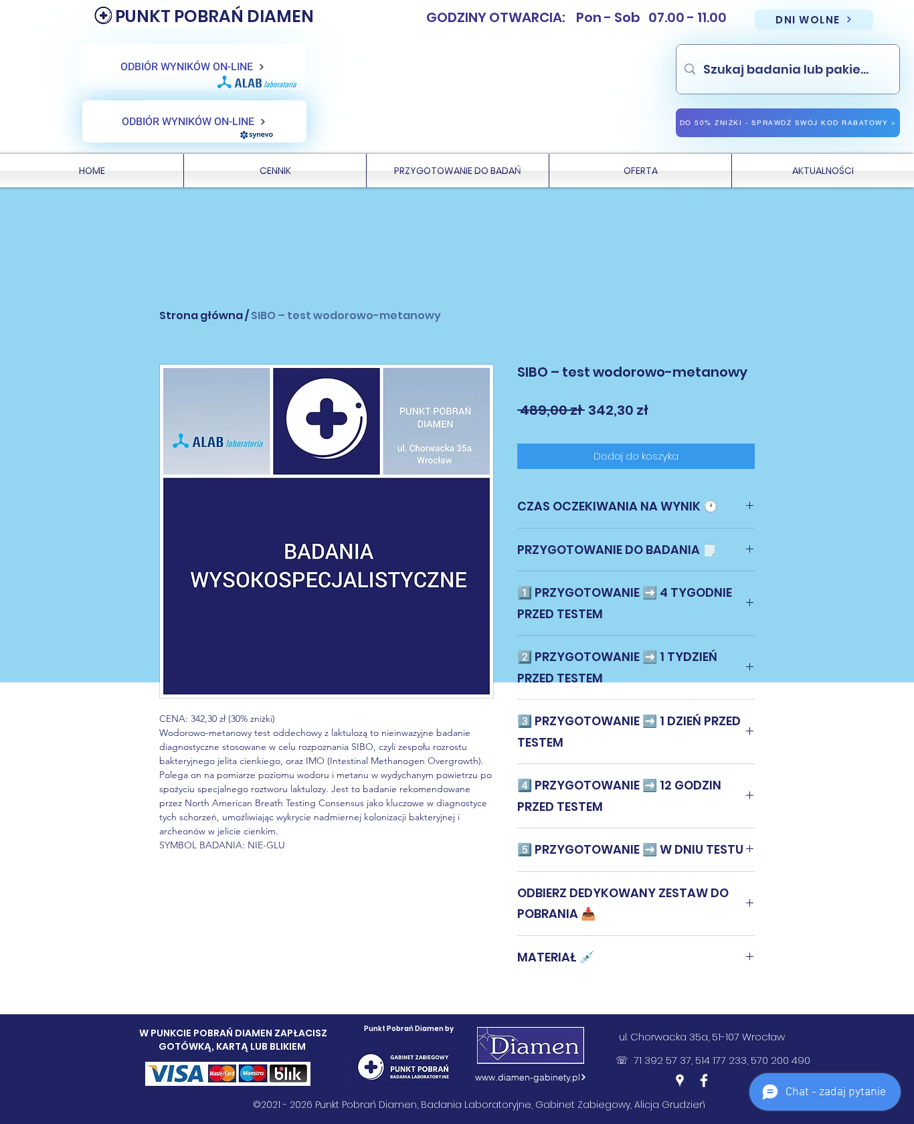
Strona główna (201, 315)
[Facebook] (704, 1080)
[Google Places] (680, 1080)
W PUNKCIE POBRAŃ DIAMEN (206, 1033)
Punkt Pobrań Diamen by (409, 1029)
